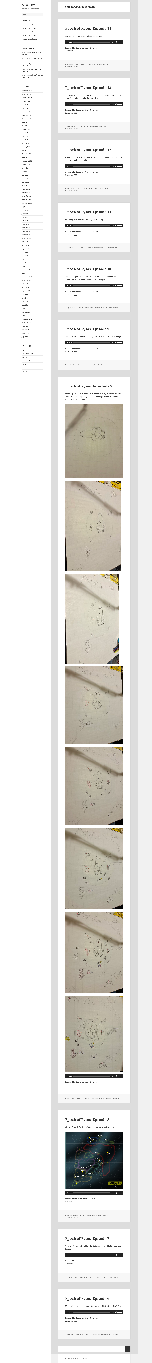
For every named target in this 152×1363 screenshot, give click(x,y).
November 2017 (27, 323)
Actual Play (28, 4)
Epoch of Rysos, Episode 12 (30, 32)
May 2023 (25, 126)
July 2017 (25, 337)
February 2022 (26, 143)
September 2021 (27, 161)
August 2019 (26, 249)
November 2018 (27, 280)
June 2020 (25, 214)
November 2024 (27, 94)
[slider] (119, 41)
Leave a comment (72, 66)
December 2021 (27, 150)
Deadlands (25, 357)
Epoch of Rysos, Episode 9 (87, 329)
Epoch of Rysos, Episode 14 (30, 25)
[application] (94, 42)
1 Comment (113, 248)
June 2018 (25, 298)
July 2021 (25, 168)
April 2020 (25, 221)
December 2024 (27, 91)
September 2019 (27, 245)
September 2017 (27, 330)
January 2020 (26, 231)
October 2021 (26, 157)
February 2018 (26, 312)
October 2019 (26, 242)
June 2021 (25, 171)
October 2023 (26, 122)
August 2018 (26, 291)
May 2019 (25, 259)
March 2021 (25, 182)
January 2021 (26, 189)
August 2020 (26, 207)
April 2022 (25, 140)
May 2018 (25, 301)
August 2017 (26, 333)
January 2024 (26, 115)
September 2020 (27, 203)
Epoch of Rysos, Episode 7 (87, 1238)
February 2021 (26, 186)
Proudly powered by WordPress (76, 1358)
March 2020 (25, 224)
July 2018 (25, 294)
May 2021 (25, 175)
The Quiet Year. (88, 396)
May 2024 (25, 108)
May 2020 (25, 217)
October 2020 (26, 200)
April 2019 (25, 263)
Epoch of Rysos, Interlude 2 (88, 386)
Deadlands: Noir (27, 361)
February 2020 (26, 228)
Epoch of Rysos (26, 364)
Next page (127, 1349)
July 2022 (25, 133)
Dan (83, 64)
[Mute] (116, 42)
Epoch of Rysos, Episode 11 (30, 35)
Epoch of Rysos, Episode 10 (30, 39)
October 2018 (26, 284)
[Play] (67, 42)
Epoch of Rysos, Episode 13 (30, 28)
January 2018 (26, 316)
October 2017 (26, 326)
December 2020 (27, 193)
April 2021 (25, 179)
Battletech (25, 350)
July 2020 (25, 210)
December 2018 (27, 277)
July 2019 (25, 252)
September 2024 (27, 98)
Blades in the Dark (28, 354)
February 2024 (26, 112)
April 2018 (25, 305)
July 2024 (25, 105)
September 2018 (27, 287)
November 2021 (27, 154)
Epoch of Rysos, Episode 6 (87, 1298)
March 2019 (25, 266)
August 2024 (26, 101)
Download (94, 48)
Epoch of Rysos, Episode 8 (87, 1119)
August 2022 (26, 129)
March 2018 (25, 308)
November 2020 (27, 196)
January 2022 (26, 147)
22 (101, 1349)
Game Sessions (26, 368)
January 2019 (26, 273)
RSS (75, 51)
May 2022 (25, 136)
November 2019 (27, 238)
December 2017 (27, 319)
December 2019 (27, 235)
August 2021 (26, 164)
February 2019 (26, 270)
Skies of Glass (26, 371)
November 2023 (27, 119)
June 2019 (25, 256)
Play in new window (80, 48)
